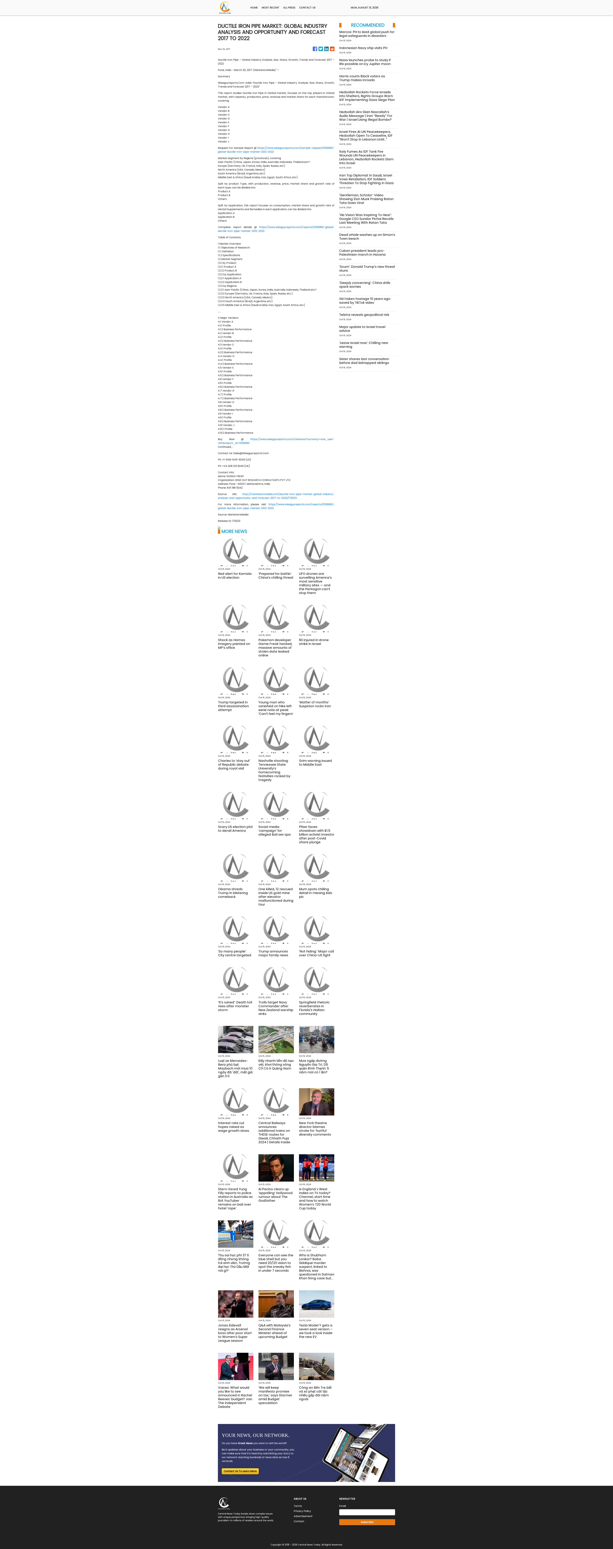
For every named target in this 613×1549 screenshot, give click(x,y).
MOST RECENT (270, 7)
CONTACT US (307, 7)
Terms (298, 1506)
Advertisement (303, 1516)
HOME (254, 7)
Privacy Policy (302, 1511)
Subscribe (367, 1522)
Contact (299, 1521)
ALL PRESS (289, 7)
